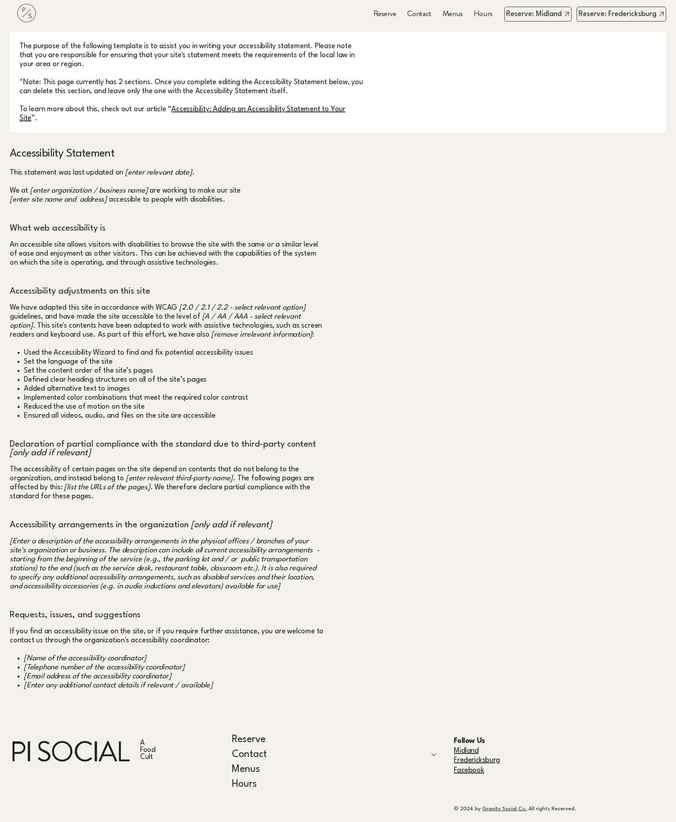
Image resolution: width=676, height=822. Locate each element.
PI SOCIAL (69, 752)
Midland (466, 750)
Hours (244, 784)
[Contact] (434, 754)
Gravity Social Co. (504, 808)
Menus (246, 769)
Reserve (249, 739)
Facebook (469, 770)
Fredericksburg (477, 760)
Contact (249, 754)
